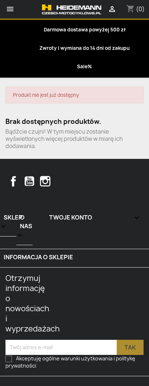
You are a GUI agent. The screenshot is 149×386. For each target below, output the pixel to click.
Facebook (13, 181)
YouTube (29, 181)
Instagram (45, 181)
